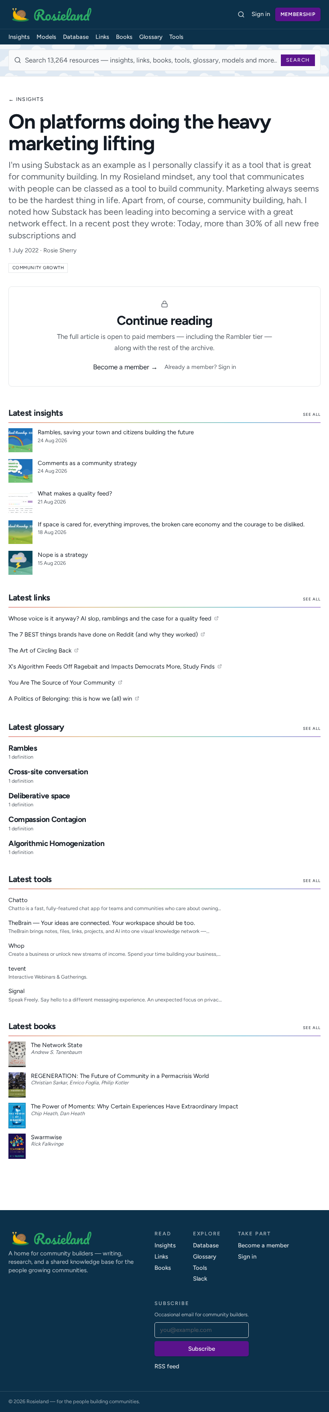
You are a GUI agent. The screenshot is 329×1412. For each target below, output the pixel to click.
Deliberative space (39, 795)
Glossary (150, 36)
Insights (19, 36)
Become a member (263, 1245)
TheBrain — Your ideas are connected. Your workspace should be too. (101, 923)
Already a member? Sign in (200, 367)
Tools (176, 36)
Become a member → (125, 367)
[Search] (241, 14)
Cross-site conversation (48, 771)
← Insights (26, 99)
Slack (200, 1278)
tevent (17, 968)
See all (312, 414)
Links (102, 36)
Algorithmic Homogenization (56, 843)
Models (46, 36)
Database (76, 36)
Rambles (22, 748)
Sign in (261, 14)
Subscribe (201, 1348)
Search (298, 60)
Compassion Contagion (47, 819)
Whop (16, 945)
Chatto (18, 900)
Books (124, 36)
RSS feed (166, 1366)
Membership (297, 14)
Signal (16, 991)
